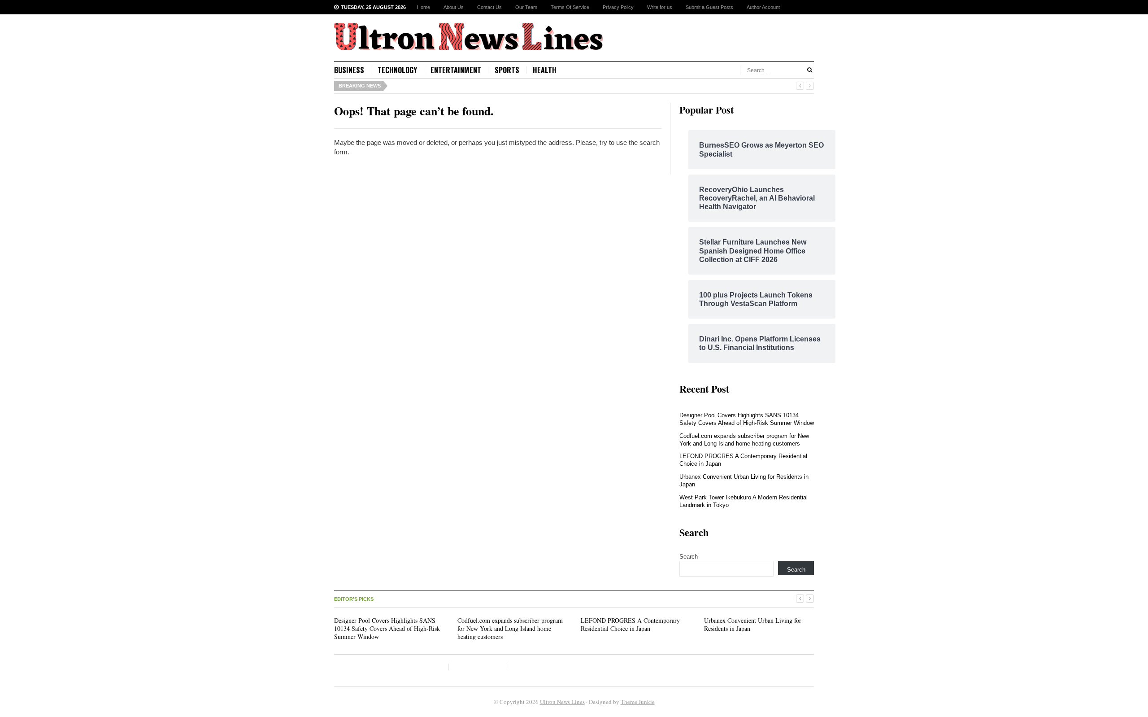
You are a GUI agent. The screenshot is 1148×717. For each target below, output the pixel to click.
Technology (397, 70)
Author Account (763, 7)
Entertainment (455, 70)
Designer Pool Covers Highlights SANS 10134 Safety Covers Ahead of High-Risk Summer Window (746, 419)
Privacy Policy (618, 7)
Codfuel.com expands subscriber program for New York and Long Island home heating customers (744, 440)
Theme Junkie (638, 702)
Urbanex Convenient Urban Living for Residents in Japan (752, 624)
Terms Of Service (570, 7)
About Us (454, 7)
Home (423, 7)
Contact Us (489, 7)
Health (545, 70)
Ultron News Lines (562, 702)
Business (349, 70)
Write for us (659, 7)
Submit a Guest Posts (709, 7)
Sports (507, 70)
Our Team (526, 7)
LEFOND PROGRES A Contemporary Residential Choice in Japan (630, 624)
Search (688, 556)
